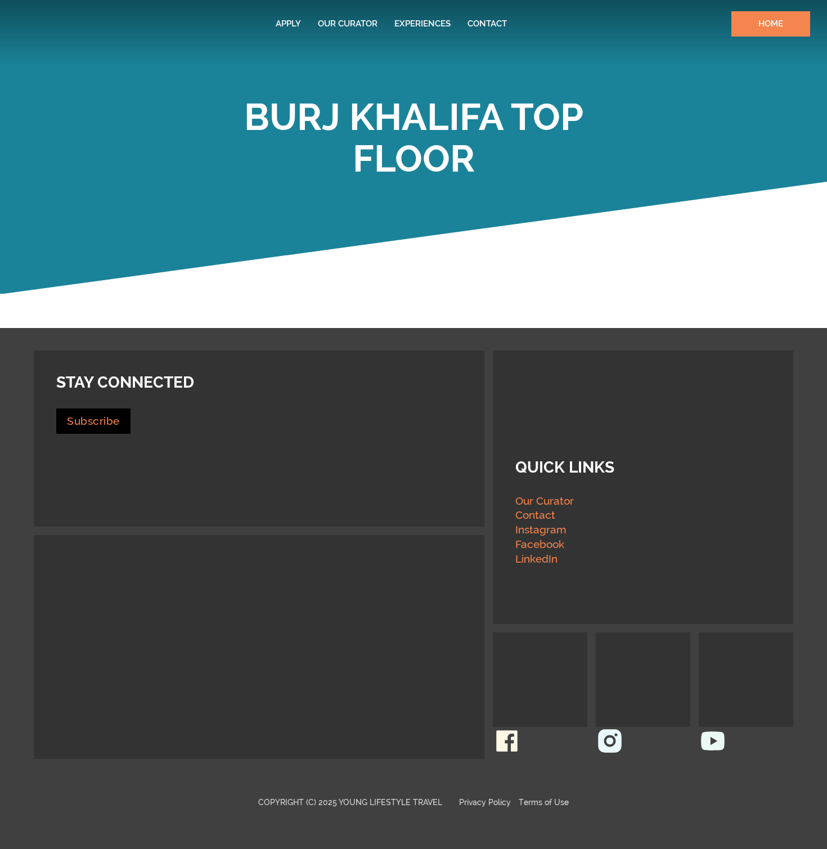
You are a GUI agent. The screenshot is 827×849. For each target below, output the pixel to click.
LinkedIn (536, 558)
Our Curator (347, 24)
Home (770, 24)
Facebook (539, 544)
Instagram (540, 529)
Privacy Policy (485, 802)
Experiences (422, 24)
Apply (288, 24)
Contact (487, 24)
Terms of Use (544, 802)
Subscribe (93, 421)
